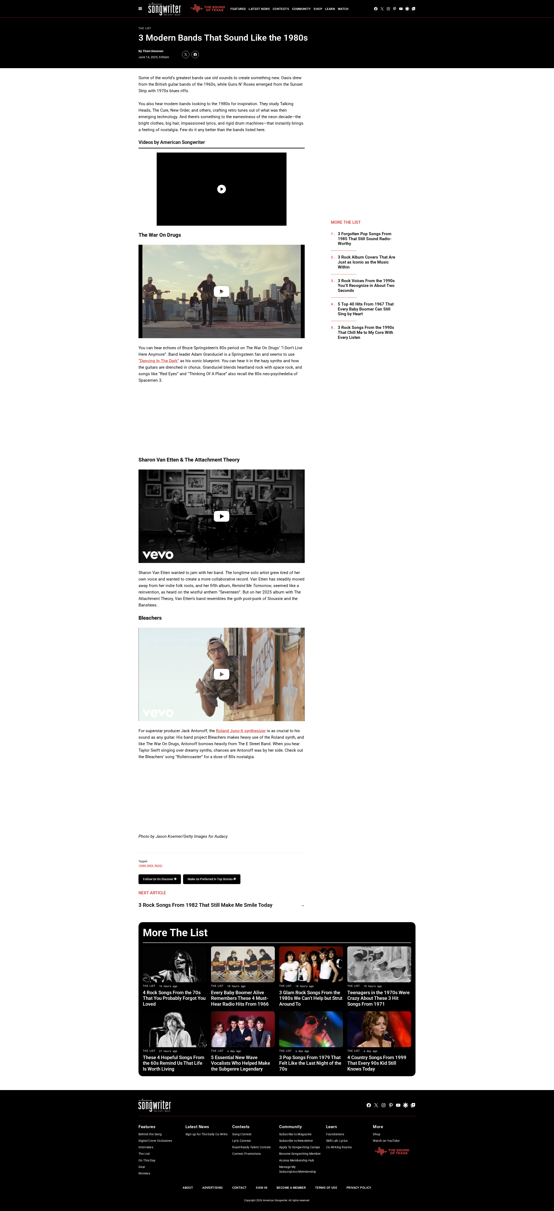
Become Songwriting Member (300, 1153)
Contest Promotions (246, 1153)
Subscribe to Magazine (295, 1134)
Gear (141, 1167)
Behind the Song (150, 1134)
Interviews (145, 1147)
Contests (281, 9)
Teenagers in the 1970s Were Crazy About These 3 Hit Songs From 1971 (378, 998)
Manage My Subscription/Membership (297, 1169)
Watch (343, 9)
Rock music (154, 865)
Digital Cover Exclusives (155, 1140)
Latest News (259, 9)
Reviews (144, 1173)
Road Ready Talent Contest (251, 1147)
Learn (330, 9)
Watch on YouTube (386, 1140)
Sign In (261, 1187)
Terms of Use (326, 1187)
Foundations (335, 1134)
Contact (239, 1187)
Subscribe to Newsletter (296, 1140)
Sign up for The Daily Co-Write (206, 1134)
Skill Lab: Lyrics (337, 1140)
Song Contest (241, 1134)
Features (238, 9)
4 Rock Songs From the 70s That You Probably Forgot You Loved (174, 998)
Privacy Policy (358, 1187)
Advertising (212, 1187)
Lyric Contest (241, 1140)
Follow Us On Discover (158, 879)
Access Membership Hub (296, 1160)
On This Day (147, 1160)
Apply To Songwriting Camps (299, 1147)
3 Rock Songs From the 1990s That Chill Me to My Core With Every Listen (366, 332)
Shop (318, 9)
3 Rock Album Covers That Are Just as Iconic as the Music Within (366, 262)
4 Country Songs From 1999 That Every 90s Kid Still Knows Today (376, 1063)
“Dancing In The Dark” (158, 360)
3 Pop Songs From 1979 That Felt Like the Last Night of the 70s (310, 1063)
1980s (142, 865)
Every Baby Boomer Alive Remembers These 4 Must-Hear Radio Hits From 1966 (240, 998)
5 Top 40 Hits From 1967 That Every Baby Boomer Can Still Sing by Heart (366, 309)
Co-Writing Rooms (339, 1147)
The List (144, 28)
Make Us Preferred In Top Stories (210, 879)
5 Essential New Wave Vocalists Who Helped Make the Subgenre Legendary (240, 1063)
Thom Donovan (153, 51)
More (378, 1126)
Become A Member (291, 1187)
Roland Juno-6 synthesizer (241, 730)
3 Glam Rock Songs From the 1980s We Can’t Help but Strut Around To (310, 998)
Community (301, 9)
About (188, 1187)
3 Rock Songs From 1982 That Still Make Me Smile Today (205, 905)
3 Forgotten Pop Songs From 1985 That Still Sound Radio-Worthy (364, 239)
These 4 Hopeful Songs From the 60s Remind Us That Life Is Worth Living (173, 1063)
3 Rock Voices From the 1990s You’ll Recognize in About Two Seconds (366, 285)
